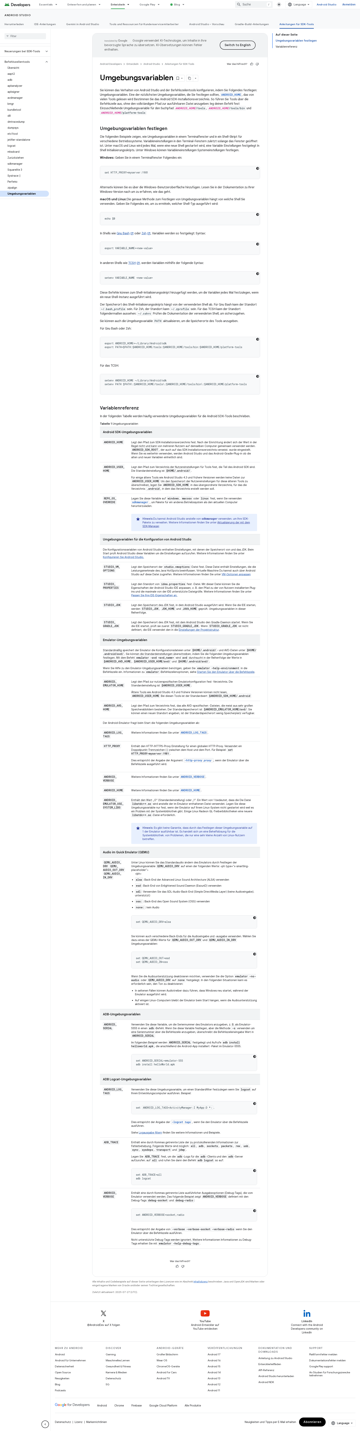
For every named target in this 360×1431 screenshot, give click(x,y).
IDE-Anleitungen (45, 24)
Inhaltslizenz (201, 1281)
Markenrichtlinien (96, 1422)
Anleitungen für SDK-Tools (296, 24)
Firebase (136, 1405)
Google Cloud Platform (163, 1405)
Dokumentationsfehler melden (327, 1360)
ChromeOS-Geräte (168, 1366)
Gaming (111, 1354)
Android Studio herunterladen (276, 1376)
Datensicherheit (64, 1366)
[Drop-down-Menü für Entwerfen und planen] (101, 4)
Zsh (144, 233)
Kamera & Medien (116, 1372)
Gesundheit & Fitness (118, 1366)
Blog (177, 4)
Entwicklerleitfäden (269, 1364)
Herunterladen (14, 24)
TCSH (132, 263)
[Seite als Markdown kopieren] (189, 78)
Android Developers (111, 64)
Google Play (147, 4)
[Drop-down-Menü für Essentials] (58, 4)
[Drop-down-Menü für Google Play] (160, 4)
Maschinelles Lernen (118, 1360)
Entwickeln (118, 4)
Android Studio (327, 4)
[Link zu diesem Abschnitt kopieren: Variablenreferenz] (142, 408)
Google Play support (321, 1366)
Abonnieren (312, 1422)
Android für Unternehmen (70, 1360)
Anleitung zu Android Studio (275, 1358)
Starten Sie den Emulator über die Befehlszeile (225, 672)
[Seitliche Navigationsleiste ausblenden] (45, 1424)
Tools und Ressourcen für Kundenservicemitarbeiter (144, 24)
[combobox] (254, 4)
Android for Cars (166, 1372)
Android (60, 1354)
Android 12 (214, 1384)
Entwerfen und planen (82, 4)
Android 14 (214, 1372)
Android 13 (214, 1378)
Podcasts (60, 1390)
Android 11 (214, 1390)
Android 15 (214, 1366)
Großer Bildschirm (167, 1354)
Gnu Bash (123, 233)
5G (108, 1384)
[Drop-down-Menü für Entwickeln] (130, 4)
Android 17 (214, 1354)
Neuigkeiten (62, 1378)
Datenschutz (113, 1378)
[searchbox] (25, 36)
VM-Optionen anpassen (236, 574)
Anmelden (349, 4)
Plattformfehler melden (323, 1354)
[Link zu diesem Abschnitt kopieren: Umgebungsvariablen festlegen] (171, 129)
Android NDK (266, 1382)
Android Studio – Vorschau (206, 24)
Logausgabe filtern (150, 1132)
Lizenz (78, 1422)
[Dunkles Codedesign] (257, 168)
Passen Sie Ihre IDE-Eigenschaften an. (154, 595)
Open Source (63, 1372)
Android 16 (214, 1360)
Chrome (119, 1405)
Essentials (46, 4)
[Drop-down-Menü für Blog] (185, 4)
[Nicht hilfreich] (257, 64)
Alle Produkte (193, 1405)
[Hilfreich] (251, 64)
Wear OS (162, 1360)
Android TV (163, 1378)
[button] (22, 51)
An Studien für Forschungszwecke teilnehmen (329, 1374)
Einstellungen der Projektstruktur (199, 629)
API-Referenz (266, 1370)
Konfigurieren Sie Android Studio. (123, 557)
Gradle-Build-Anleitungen (252, 24)
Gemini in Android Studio (82, 24)
